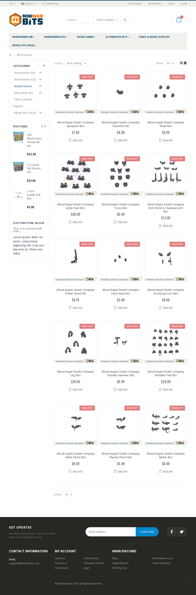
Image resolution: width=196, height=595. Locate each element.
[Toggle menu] (40, 72)
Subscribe (147, 532)
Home (10, 55)
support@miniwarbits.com (24, 563)
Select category (105, 19)
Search (125, 19)
